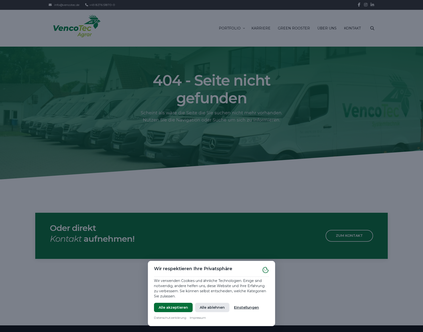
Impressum (198, 317)
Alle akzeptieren (173, 307)
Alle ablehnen (212, 307)
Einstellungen (246, 307)
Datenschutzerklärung (170, 317)
